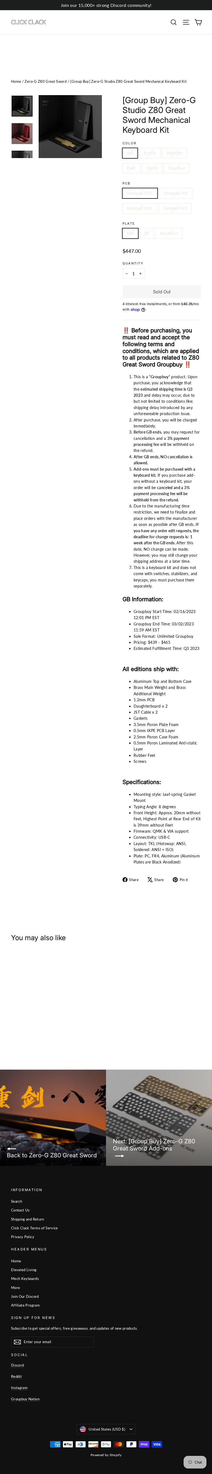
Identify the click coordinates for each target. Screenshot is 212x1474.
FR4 (130, 233)
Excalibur (176, 168)
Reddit (16, 1376)
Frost (131, 168)
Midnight (175, 153)
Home (16, 81)
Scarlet (150, 153)
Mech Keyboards (25, 1278)
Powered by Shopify (106, 1455)
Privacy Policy (22, 1237)
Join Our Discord (25, 1296)
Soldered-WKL (140, 208)
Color (129, 143)
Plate (129, 223)
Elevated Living (23, 1270)
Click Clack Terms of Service (34, 1228)
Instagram (19, 1387)
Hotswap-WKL (140, 193)
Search (16, 1201)
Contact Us (20, 1210)
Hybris (152, 168)
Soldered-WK (175, 208)
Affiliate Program (25, 1305)
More (15, 1287)
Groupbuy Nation (25, 1399)
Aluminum (169, 233)
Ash (130, 153)
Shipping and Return (27, 1219)
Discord (17, 1365)
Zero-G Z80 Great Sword (46, 81)
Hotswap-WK (176, 193)
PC (146, 233)
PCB (127, 183)
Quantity (133, 263)
